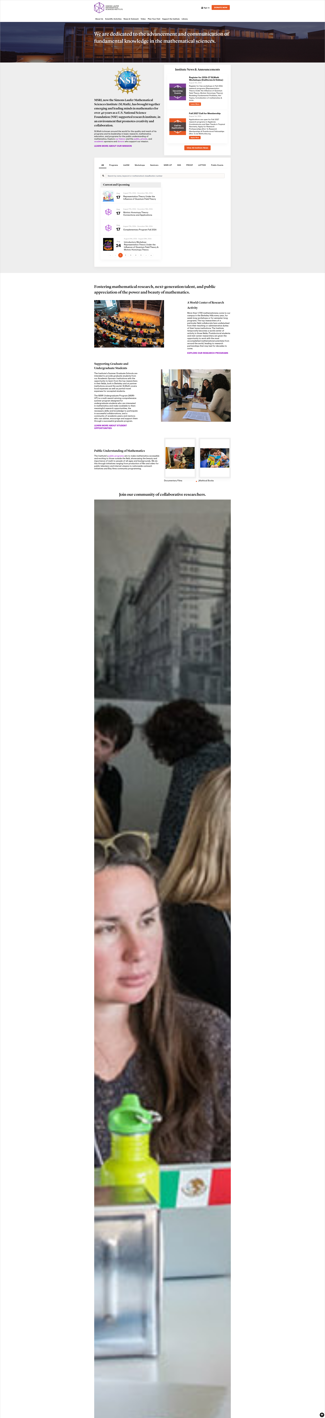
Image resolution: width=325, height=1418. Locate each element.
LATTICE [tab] (202, 165)
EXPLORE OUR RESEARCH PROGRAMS (207, 352)
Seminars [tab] (154, 165)
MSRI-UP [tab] (168, 165)
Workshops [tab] (140, 165)
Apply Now (195, 137)
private (144, 138)
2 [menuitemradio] (125, 255)
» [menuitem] (151, 255)
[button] (196, 481)
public (137, 138)
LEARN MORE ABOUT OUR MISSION (113, 145)
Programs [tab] (113, 165)
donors (121, 141)
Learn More (195, 104)
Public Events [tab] (217, 165)
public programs (116, 455)
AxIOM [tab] (126, 165)
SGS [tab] (179, 165)
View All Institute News (197, 147)
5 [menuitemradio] (141, 255)
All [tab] (102, 165)
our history (120, 138)
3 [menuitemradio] (130, 255)
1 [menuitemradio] (120, 255)
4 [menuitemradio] (135, 255)
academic (99, 141)
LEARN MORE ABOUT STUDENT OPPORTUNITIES (110, 427)
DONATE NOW (220, 7)
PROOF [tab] (189, 165)
